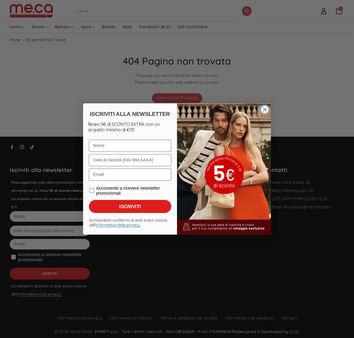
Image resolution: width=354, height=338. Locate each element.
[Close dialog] (265, 109)
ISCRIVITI (130, 206)
